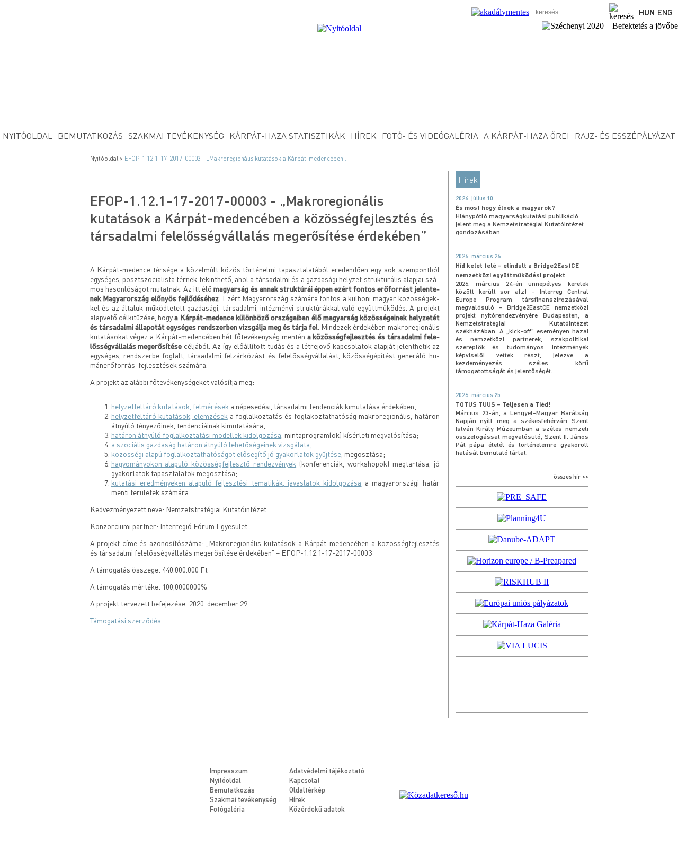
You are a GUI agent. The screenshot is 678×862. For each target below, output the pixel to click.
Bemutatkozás (90, 135)
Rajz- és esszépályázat (625, 135)
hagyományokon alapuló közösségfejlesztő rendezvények (204, 463)
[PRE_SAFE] (522, 497)
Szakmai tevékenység (176, 135)
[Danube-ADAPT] (521, 539)
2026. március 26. (479, 256)
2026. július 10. (475, 198)
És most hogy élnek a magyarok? (505, 208)
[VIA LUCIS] (522, 645)
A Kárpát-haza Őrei (526, 135)
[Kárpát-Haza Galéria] (522, 624)
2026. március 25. (479, 395)
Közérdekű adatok (317, 808)
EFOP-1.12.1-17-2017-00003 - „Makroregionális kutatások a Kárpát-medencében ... (237, 158)
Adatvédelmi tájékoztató (326, 770)
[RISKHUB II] (522, 581)
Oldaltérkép (307, 789)
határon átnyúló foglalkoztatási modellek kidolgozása (196, 434)
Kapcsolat (304, 780)
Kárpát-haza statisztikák (287, 135)
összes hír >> (571, 476)
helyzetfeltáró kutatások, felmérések (170, 406)
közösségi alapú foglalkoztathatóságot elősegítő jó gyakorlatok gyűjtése (226, 454)
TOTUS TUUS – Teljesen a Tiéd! (503, 404)
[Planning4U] (521, 518)
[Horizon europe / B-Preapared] (521, 560)
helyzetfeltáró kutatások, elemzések (169, 415)
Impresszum (229, 770)
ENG (665, 12)
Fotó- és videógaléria (430, 135)
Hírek (364, 135)
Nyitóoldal (27, 135)
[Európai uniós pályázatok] (521, 603)
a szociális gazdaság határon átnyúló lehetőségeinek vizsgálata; (211, 444)
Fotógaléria (227, 808)
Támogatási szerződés (125, 620)
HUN (647, 12)
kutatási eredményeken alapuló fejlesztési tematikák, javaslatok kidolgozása (236, 482)
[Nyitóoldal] (339, 28)
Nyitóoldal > (107, 158)
